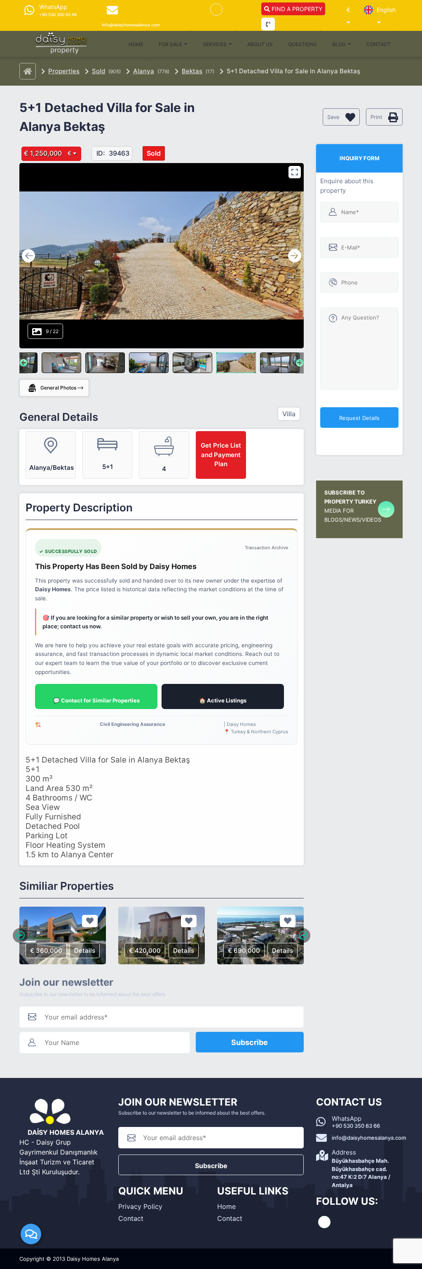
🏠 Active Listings (222, 700)
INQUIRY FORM (360, 158)
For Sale (170, 44)
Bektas (192, 71)
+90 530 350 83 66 (356, 1125)
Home (136, 44)
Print (377, 117)
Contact (378, 44)
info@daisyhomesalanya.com (369, 1137)
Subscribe (249, 1042)
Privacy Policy (140, 1206)
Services (215, 44)
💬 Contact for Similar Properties (96, 700)
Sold (98, 71)
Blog (339, 44)
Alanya (143, 71)
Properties (64, 71)
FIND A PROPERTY (296, 8)
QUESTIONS (302, 44)
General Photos (58, 388)
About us (260, 44)
